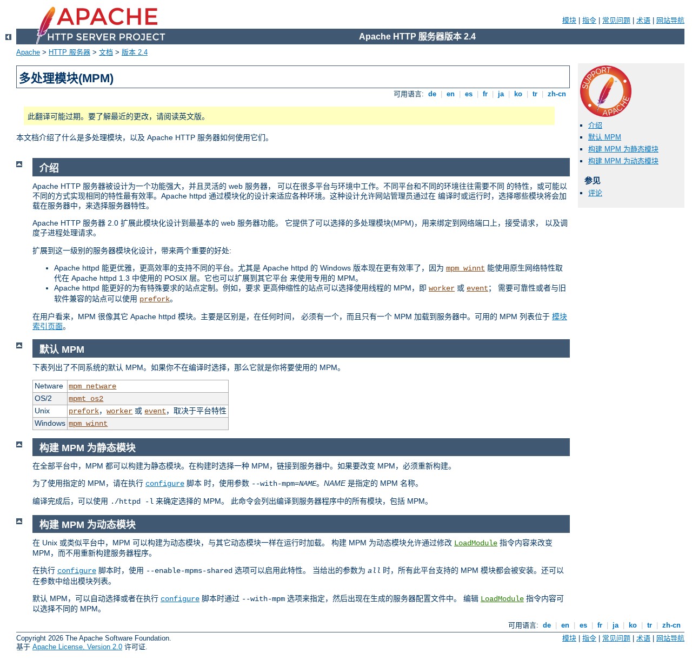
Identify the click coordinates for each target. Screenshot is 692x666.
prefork (154, 299)
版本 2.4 (135, 52)
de (432, 94)
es (469, 94)
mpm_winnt (465, 268)
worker (442, 288)
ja (501, 94)
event (477, 288)
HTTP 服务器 (69, 52)
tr (535, 94)
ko (518, 94)
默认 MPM (604, 137)
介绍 (595, 125)
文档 (106, 52)
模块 (569, 20)
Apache (28, 52)
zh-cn (556, 94)
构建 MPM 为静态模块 (623, 149)
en (450, 94)
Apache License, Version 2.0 (77, 647)
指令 (589, 20)
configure (164, 483)
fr (485, 94)
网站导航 (670, 20)
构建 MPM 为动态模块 (623, 161)
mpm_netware (92, 386)
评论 (595, 193)
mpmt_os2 (86, 398)
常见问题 (616, 20)
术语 (643, 20)
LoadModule (475, 543)
